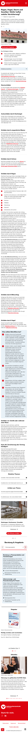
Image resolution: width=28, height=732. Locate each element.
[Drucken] (1, 26)
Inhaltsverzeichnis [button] (6, 69)
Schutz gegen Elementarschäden (9, 166)
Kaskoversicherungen (13, 89)
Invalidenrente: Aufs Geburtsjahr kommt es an (12, 483)
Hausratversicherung (21, 81)
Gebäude (22, 87)
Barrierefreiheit (21, 723)
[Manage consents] (25, 729)
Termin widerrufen (14, 727)
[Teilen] (3, 26)
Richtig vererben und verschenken (11, 633)
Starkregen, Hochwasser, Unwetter (12, 522)
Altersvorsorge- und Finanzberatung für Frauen (11, 580)
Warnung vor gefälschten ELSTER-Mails (13, 678)
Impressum (13, 723)
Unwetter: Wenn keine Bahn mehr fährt (10, 477)
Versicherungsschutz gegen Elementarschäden (12, 491)
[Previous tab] (2, 547)
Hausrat (3, 89)
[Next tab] (25, 547)
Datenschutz (6, 723)
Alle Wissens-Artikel (13, 533)
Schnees (22, 161)
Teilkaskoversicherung (11, 327)
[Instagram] (2, 715)
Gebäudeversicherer (10, 326)
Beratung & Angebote (8, 47)
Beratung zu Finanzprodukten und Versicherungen (13, 555)
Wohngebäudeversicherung (8, 76)
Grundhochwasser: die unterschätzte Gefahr (11, 497)
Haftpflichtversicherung (12, 143)
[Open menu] (2, 729)
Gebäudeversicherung (13, 308)
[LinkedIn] (5, 715)
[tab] (8, 698)
